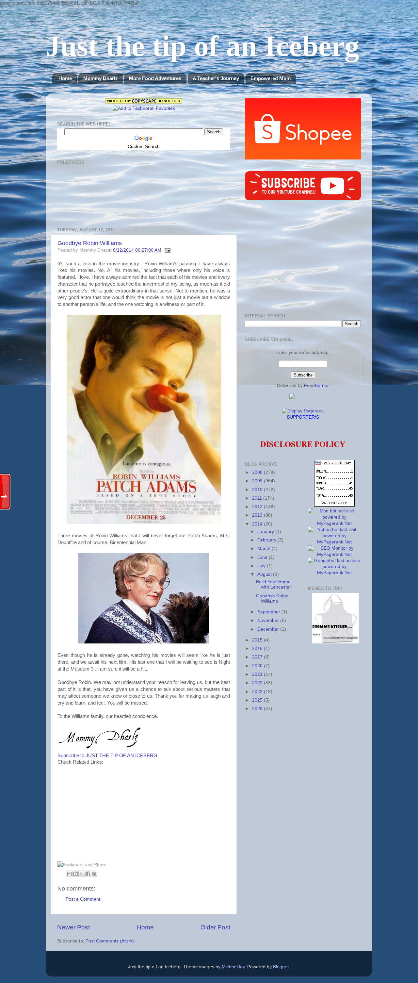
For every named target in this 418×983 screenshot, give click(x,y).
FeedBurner (316, 385)
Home (65, 78)
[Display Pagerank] (303, 410)
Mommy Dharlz (100, 78)
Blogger (281, 966)
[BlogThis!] (75, 874)
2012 (258, 506)
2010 (258, 489)
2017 (258, 657)
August (265, 574)
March (264, 548)
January (266, 531)
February (267, 540)
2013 (258, 515)
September (269, 611)
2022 (258, 682)
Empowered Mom (270, 78)
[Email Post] (167, 250)
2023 (258, 691)
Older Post (215, 927)
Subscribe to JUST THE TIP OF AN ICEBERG (107, 755)
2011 (257, 498)
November (268, 620)
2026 (258, 708)
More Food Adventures (155, 78)
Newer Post (73, 927)
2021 (258, 674)
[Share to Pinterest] (94, 874)
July (262, 565)
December (268, 629)
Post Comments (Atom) (110, 941)
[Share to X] (81, 874)
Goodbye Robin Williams (89, 243)
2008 (258, 472)
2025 (258, 700)
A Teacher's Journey (216, 78)
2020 (258, 665)
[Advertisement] (112, 811)
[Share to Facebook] (88, 874)
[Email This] (69, 874)
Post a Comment (83, 899)
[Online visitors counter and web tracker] (334, 505)
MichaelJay (233, 966)
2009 (258, 480)
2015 (258, 640)
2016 (258, 648)
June (263, 557)
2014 (258, 524)
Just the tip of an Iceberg (202, 46)
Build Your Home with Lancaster (273, 584)
